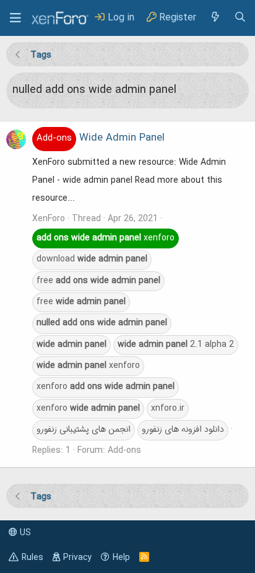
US (24, 533)
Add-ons (124, 450)
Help (121, 557)
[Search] (240, 17)
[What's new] (214, 17)
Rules (32, 557)
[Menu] (15, 18)
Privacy (77, 557)
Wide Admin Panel (101, 138)
